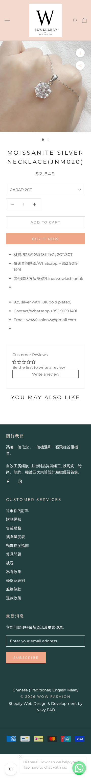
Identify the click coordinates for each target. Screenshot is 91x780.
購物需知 (13, 519)
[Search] (75, 20)
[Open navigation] (7, 20)
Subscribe (26, 657)
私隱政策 (13, 571)
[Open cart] (84, 20)
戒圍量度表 (15, 536)
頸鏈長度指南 (17, 545)
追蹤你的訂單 (17, 510)
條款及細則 (15, 580)
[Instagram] (20, 481)
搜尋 (10, 563)
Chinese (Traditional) (32, 690)
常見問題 (13, 554)
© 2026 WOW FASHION (45, 696)
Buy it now (45, 239)
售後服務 (13, 528)
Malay (72, 690)
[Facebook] (8, 481)
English (59, 690)
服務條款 (13, 589)
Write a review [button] (45, 374)
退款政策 (13, 598)
